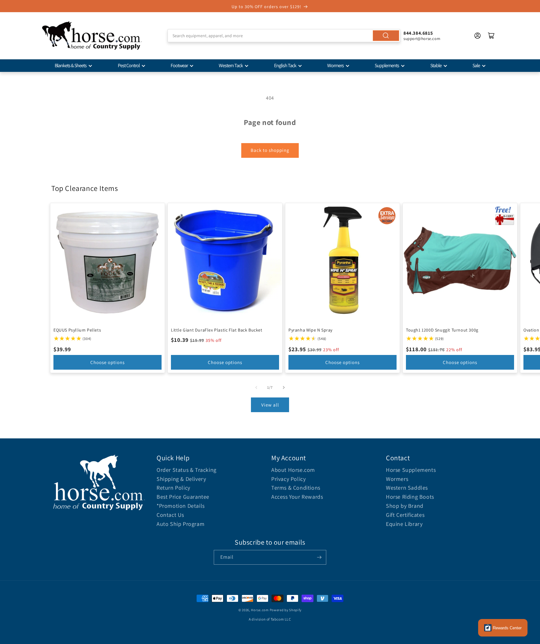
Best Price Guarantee (183, 496)
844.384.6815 (418, 33)
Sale (476, 65)
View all (270, 405)
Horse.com (259, 610)
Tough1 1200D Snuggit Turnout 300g (442, 330)
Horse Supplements (411, 469)
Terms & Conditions (295, 487)
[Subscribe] (319, 557)
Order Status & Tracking (187, 469)
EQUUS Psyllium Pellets (77, 330)
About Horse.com (293, 469)
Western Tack (231, 65)
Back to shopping (270, 150)
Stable (436, 65)
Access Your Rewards (297, 496)
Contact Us (170, 514)
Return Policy (173, 487)
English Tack (285, 65)
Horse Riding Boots (410, 496)
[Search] (386, 35)
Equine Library (404, 523)
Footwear (179, 65)
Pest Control (129, 65)
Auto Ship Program (180, 523)
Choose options (107, 362)
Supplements (387, 65)
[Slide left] (256, 387)
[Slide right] (284, 387)
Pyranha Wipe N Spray (310, 330)
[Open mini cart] (491, 35)
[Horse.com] (92, 35)
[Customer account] (477, 35)
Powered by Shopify (286, 610)
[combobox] (284, 35)
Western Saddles (407, 487)
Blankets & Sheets (71, 65)
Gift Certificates (405, 514)
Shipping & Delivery (181, 478)
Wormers (335, 65)
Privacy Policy (288, 478)
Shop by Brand (404, 505)
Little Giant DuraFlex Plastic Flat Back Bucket (216, 330)
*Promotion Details (181, 505)
